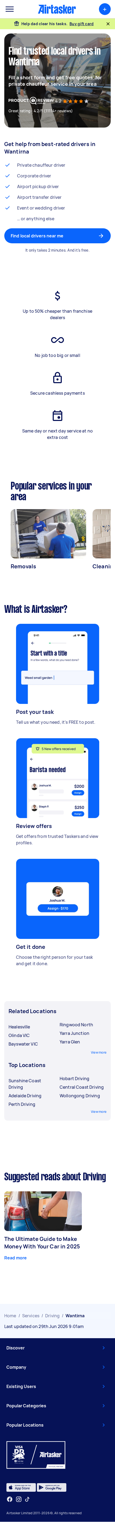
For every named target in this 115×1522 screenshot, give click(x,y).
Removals (23, 566)
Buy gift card (82, 23)
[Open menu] (9, 9)
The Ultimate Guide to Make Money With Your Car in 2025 (42, 1242)
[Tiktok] (27, 1499)
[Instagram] (19, 1499)
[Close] (108, 24)
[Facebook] (9, 1499)
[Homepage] (57, 9)
